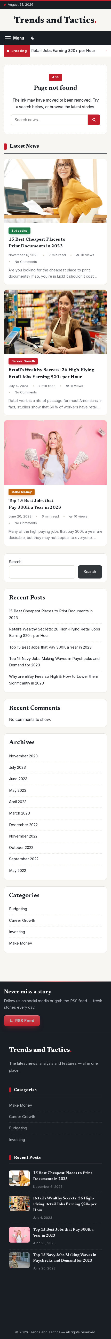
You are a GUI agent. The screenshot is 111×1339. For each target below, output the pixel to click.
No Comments (26, 262)
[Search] (94, 120)
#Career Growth (57, 1301)
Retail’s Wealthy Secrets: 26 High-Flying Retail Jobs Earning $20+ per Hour (65, 1204)
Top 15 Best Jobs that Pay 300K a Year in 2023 (50, 647)
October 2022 (21, 847)
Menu (18, 38)
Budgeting (19, 230)
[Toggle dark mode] (33, 38)
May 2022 (17, 870)
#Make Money (24, 1301)
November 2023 (23, 756)
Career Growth (23, 361)
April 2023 (18, 802)
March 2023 (19, 813)
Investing (17, 932)
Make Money (21, 492)
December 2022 (23, 825)
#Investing (49, 1311)
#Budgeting (22, 1311)
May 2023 (17, 790)
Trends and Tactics (54, 20)
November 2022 (23, 836)
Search (15, 561)
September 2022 (23, 859)
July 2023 (17, 767)
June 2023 (18, 779)
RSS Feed (24, 1020)
